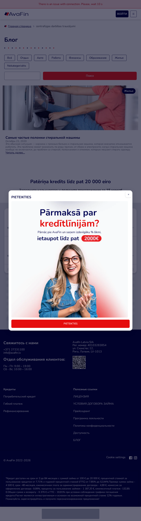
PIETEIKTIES (71, 323)
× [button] (128, 194)
